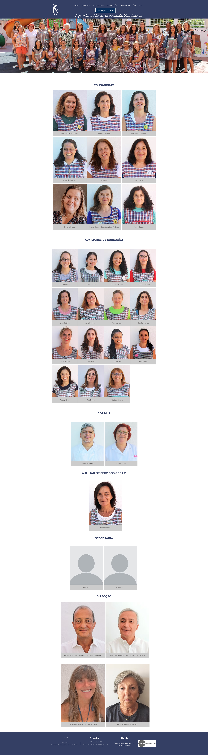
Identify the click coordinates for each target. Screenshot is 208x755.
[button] (70, 113)
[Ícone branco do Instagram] (67, 738)
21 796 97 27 (97, 742)
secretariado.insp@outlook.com (98, 747)
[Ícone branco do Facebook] (64, 738)
